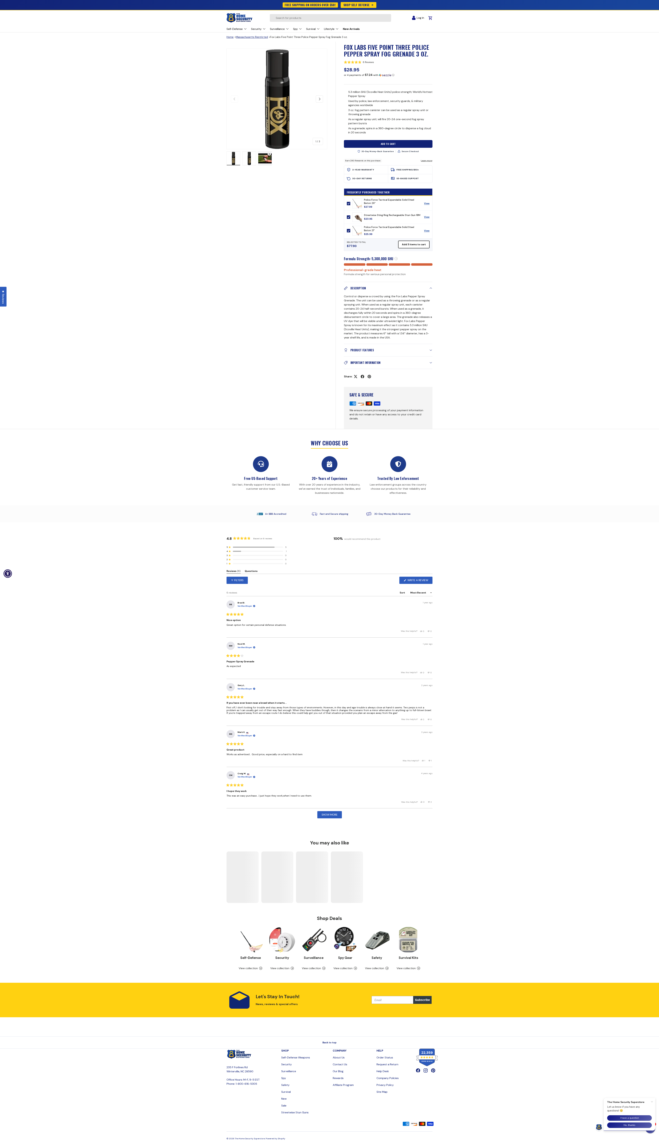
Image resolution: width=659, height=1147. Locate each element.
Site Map (382, 1092)
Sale (283, 1105)
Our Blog (338, 1071)
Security (282, 958)
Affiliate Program (343, 1085)
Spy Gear (345, 958)
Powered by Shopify (275, 1138)
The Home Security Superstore (250, 1138)
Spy (283, 1078)
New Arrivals (351, 29)
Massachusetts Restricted (252, 37)
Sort (403, 592)
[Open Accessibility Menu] (7, 573)
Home (230, 37)
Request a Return (387, 1064)
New (284, 1098)
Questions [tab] (251, 571)
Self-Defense (250, 958)
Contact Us (340, 1064)
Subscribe (422, 1000)
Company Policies (388, 1078)
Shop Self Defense (356, 5)
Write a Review (419, 581)
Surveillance (313, 958)
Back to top (329, 1042)
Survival (286, 1092)
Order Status (385, 1057)
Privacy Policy (385, 1085)
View (428, 204)
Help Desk (383, 1071)
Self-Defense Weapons (295, 1057)
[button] (388, 62)
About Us (339, 1057)
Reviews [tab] (234, 571)
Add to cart (388, 144)
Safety (377, 958)
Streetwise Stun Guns (295, 1112)
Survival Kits (408, 958)
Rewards (338, 1078)
